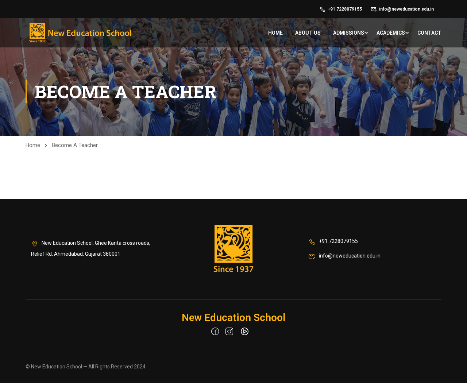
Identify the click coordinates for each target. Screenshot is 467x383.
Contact (429, 33)
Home (275, 33)
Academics (391, 33)
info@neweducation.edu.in (406, 9)
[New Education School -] (80, 33)
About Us (308, 33)
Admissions (348, 33)
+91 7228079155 (345, 9)
